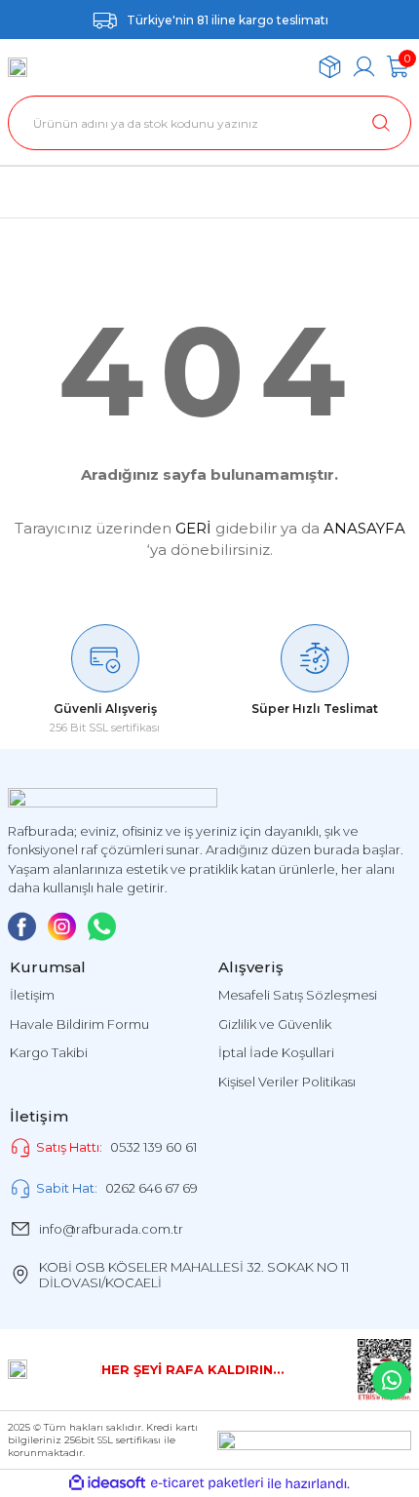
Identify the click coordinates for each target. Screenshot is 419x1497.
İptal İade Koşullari (276, 1052)
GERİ (193, 528)
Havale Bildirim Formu (79, 1024)
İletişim (32, 995)
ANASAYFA (364, 528)
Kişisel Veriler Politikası (287, 1081)
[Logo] (17, 67)
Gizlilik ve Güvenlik (274, 1024)
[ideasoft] (107, 1483)
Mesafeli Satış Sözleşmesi (297, 995)
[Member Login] (364, 67)
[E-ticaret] (207, 1484)
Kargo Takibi (49, 1052)
